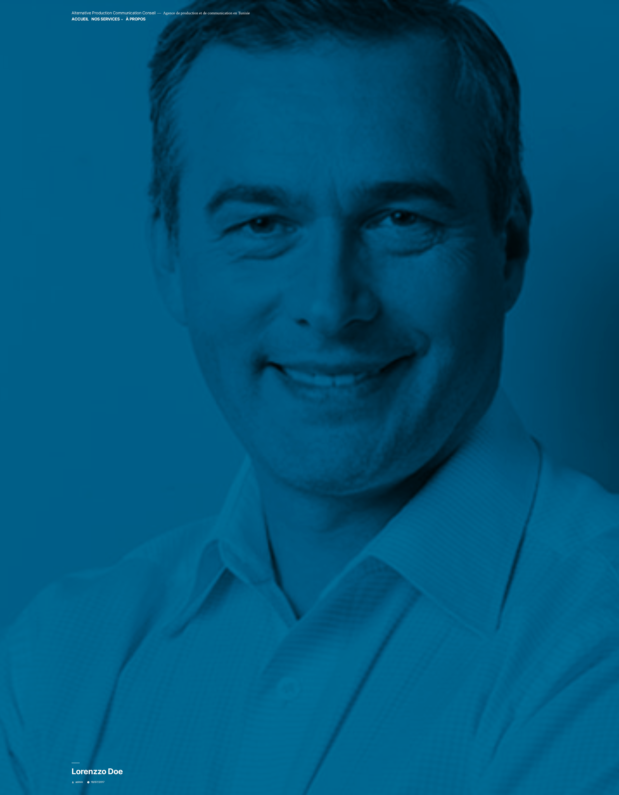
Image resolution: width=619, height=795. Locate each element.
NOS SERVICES (105, 19)
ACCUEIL (80, 19)
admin (79, 782)
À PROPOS (136, 19)
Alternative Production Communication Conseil (114, 12)
